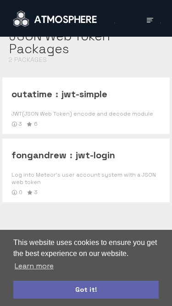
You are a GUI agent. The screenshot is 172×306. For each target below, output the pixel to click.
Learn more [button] (34, 266)
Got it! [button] (86, 289)
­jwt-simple (84, 94)
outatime (31, 94)
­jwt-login (95, 155)
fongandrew (39, 155)
